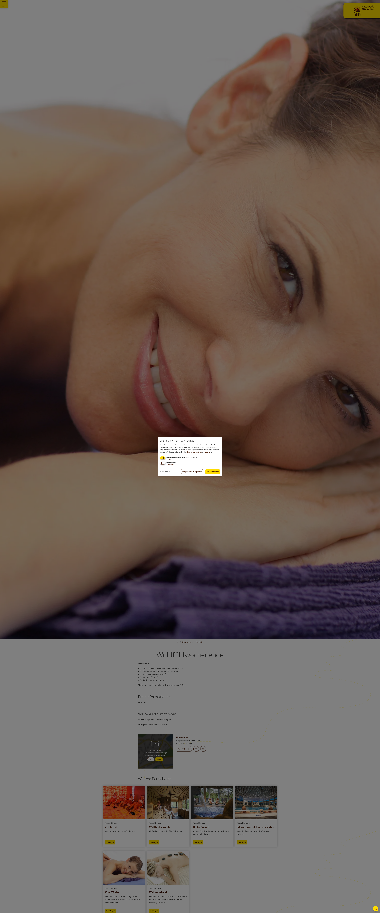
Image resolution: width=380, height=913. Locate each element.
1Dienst (169, 459)
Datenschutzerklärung (194, 452)
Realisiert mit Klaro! (165, 471)
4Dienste (170, 465)
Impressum (207, 452)
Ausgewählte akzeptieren (192, 471)
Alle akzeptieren (212, 471)
